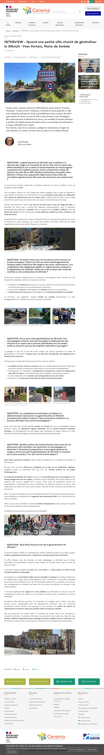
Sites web (81, 714)
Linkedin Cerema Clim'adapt (88, 724)
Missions (18, 22)
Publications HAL (83, 705)
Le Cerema (8, 24)
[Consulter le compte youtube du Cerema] (88, 1)
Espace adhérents (93, 13)
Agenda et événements (11, 705)
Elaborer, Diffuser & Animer (37, 702)
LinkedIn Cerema (85, 720)
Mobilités (56, 707)
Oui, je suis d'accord (76, 749)
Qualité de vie (34, 57)
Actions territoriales (59, 24)
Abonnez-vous (66, 681)
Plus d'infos (12, 752)
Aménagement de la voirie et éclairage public (89, 100)
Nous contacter (93, 8)
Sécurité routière (86, 103)
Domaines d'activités (32, 24)
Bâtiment (56, 704)
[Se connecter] (92, 1)
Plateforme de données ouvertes (14, 720)
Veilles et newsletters (11, 714)
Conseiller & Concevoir (36, 699)
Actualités (95, 22)
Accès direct (10, 1)
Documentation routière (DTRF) (88, 708)
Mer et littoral (58, 716)
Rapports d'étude (84, 702)
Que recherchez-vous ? (60, 11)
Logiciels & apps (83, 711)
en (100, 1)
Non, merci (92, 749)
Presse (41, 1)
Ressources (22, 1)
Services (46, 22)
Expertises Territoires (11, 717)
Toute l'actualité (9, 702)
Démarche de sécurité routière (51, 57)
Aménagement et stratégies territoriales (62, 700)
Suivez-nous (91, 681)
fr (97, 1)
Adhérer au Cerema (10, 699)
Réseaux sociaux (9, 711)
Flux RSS (7, 708)
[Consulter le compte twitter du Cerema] (85, 1)
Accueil (8, 31)
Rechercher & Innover (35, 705)
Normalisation (33, 708)
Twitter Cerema (85, 717)
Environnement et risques (61, 713)
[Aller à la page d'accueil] (35, 8)
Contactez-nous (41, 681)
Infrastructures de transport (62, 710)
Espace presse (9, 723)
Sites (32, 1)
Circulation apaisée (20, 57)
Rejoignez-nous (16, 681)
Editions (81, 699)
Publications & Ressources (79, 24)
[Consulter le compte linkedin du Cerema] (82, 1)
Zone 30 (8, 57)
